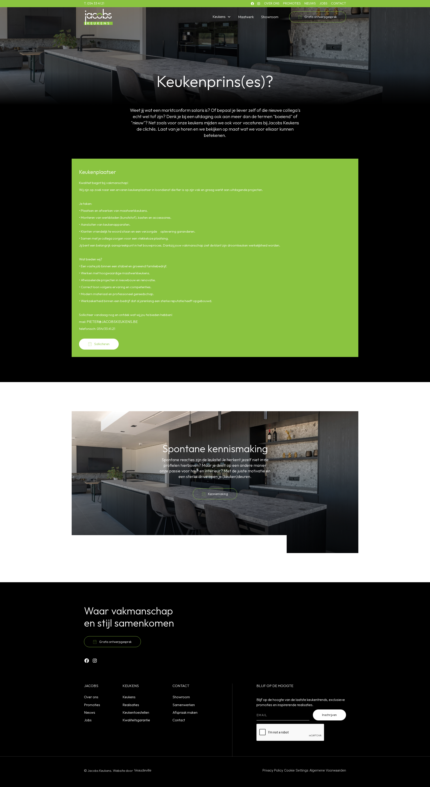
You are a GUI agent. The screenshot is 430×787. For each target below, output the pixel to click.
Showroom (269, 17)
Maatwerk (246, 17)
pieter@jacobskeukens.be (112, 321)
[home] (98, 17)
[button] (221, 16)
